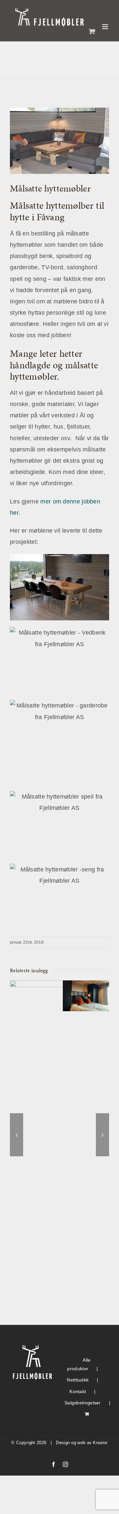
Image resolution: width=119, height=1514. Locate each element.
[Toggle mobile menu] (105, 26)
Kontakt (77, 1391)
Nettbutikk (78, 1380)
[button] (16, 1134)
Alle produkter (79, 1364)
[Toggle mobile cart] (92, 31)
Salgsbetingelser (82, 1402)
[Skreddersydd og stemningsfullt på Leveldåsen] (86, 983)
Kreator (100, 1442)
